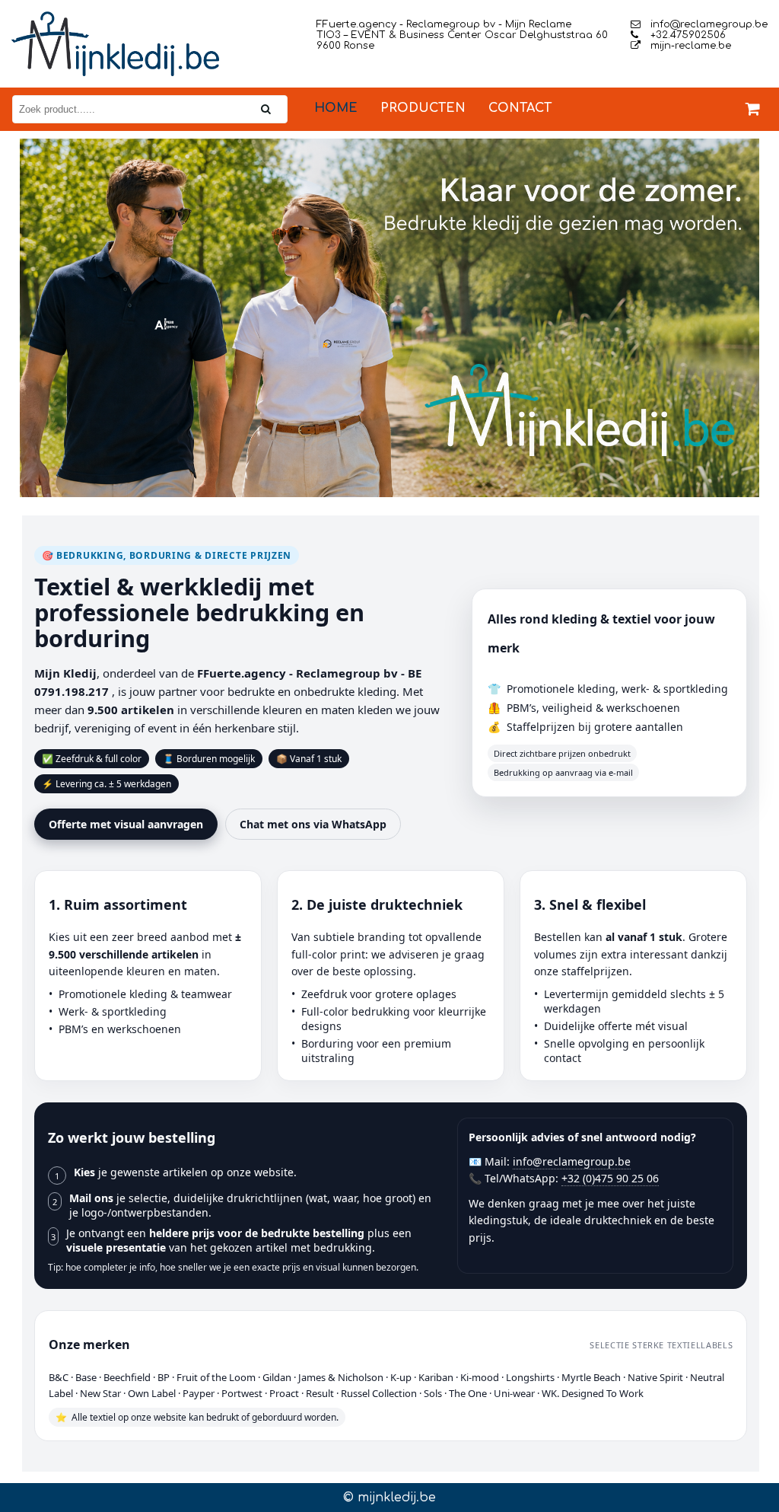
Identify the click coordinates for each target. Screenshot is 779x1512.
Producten (423, 108)
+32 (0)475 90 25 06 (610, 1178)
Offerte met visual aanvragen (126, 824)
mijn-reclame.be (689, 45)
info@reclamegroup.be (707, 24)
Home (336, 108)
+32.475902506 (686, 35)
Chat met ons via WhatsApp (313, 824)
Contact (520, 108)
